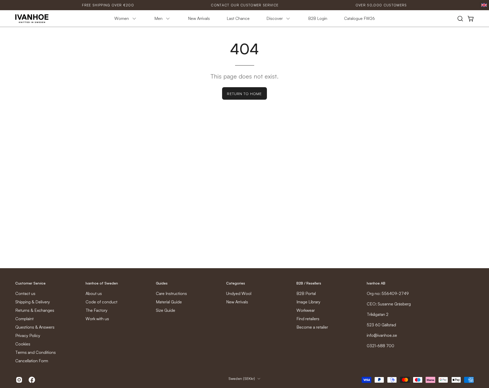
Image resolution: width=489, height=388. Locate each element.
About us (94, 293)
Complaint (24, 318)
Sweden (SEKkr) (241, 378)
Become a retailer (312, 327)
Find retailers (307, 318)
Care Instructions (171, 293)
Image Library (308, 301)
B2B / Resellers (308, 283)
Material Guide (169, 301)
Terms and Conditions (35, 352)
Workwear (305, 310)
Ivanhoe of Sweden (102, 283)
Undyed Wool (238, 293)
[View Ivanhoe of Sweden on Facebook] (31, 380)
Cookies (22, 343)
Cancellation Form (31, 360)
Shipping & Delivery (32, 301)
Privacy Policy (27, 335)
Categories (235, 283)
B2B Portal (306, 293)
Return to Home (244, 93)
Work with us (97, 318)
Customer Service (30, 283)
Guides (162, 283)
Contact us (25, 293)
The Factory (96, 310)
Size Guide (165, 310)
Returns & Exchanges (34, 310)
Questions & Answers (35, 327)
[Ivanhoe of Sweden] (31, 18)
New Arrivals (237, 301)
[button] (460, 18)
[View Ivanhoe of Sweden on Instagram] (18, 380)
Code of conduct (101, 301)
